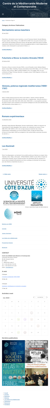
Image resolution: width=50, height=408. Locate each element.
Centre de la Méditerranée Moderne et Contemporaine (25, 5)
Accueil (6, 393)
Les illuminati (8, 146)
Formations (7, 404)
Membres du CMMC (7, 224)
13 (18, 319)
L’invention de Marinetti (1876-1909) (11, 276)
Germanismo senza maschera (16, 30)
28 (25, 332)
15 (31, 319)
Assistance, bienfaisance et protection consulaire (14, 286)
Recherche (4, 247)
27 (18, 332)
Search (45, 14)
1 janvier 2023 (5, 91)
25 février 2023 (6, 61)
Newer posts (43, 174)
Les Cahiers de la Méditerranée (9, 238)
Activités (4, 228)
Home (3, 20)
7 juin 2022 (5, 149)
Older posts (7, 174)
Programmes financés (7, 242)
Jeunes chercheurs (6, 233)
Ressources (7, 403)
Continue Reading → (7, 49)
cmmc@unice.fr (9, 267)
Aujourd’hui (40, 297)
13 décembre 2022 (6, 119)
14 (25, 319)
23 (38, 326)
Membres (6, 398)
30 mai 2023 (5, 33)
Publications (7, 401)
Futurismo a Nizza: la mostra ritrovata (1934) (23, 58)
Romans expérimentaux (13, 116)
